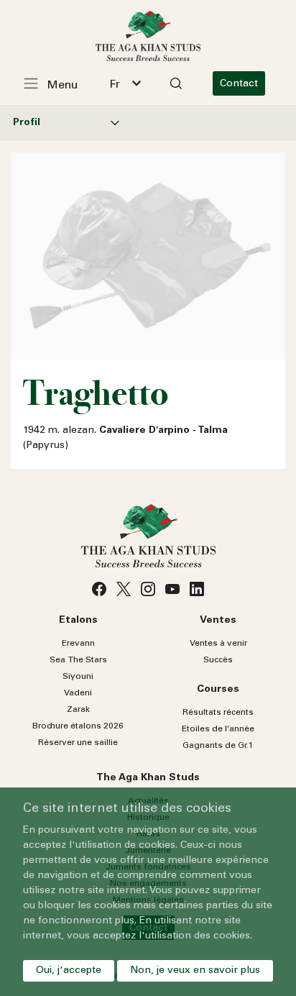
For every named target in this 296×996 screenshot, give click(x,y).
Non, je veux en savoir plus (195, 971)
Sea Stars (78, 660)
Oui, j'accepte (68, 971)
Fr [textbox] (114, 85)
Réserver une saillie (78, 743)
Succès (218, 660)
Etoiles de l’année (218, 729)
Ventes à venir (218, 643)
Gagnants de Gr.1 (218, 745)
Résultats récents (218, 712)
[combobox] (125, 83)
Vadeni (78, 693)
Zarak (78, 709)
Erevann (78, 643)
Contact (239, 84)
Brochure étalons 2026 (78, 726)
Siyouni (78, 676)
